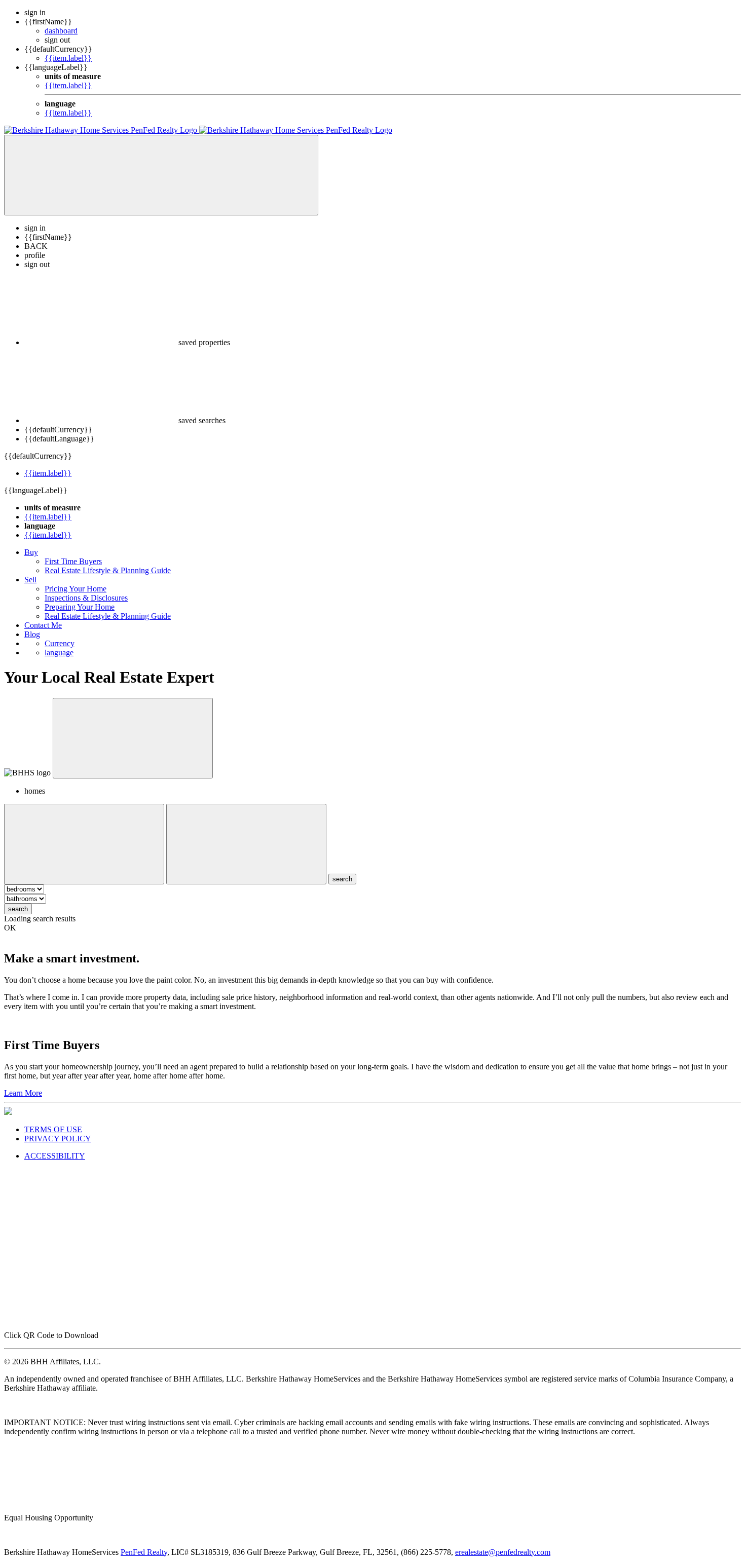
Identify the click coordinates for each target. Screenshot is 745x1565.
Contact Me (43, 625)
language (59, 652)
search (18, 909)
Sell (30, 579)
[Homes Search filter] (246, 844)
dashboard (61, 30)
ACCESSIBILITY (54, 1155)
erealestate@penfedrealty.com (502, 1552)
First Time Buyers (73, 561)
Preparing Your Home (80, 607)
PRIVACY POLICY (57, 1138)
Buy (31, 552)
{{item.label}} (68, 58)
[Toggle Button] (161, 175)
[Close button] (133, 738)
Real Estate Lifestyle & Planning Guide (108, 570)
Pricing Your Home (75, 588)
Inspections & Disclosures (86, 597)
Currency (59, 643)
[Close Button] (84, 844)
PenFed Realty (144, 1552)
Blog (32, 634)
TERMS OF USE (53, 1129)
